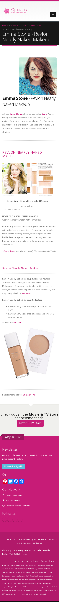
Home (5, 25)
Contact (44, 561)
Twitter (9, 519)
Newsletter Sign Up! (13, 466)
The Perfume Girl (13, 500)
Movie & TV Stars (18, 25)
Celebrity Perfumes (14, 495)
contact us (37, 543)
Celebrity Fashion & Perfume (18, 505)
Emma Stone (35, 25)
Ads (36, 561)
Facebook (4, 519)
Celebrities (27, 561)
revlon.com (26, 293)
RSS (20, 519)
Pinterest (15, 519)
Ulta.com (17, 322)
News (53, 561)
